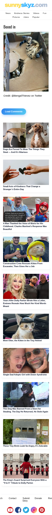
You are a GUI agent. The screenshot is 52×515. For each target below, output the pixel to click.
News (8, 13)
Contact (12, 498)
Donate (38, 498)
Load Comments (13, 111)
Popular (36, 17)
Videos (36, 13)
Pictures (16, 17)
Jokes (26, 17)
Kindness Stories (22, 13)
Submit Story (26, 499)
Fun (44, 13)
